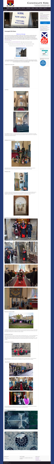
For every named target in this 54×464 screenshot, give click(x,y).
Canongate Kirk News (10, 31)
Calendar (7, 25)
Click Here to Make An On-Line (45, 23)
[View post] (21, 20)
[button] (5, 20)
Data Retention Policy (38, 460)
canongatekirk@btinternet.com (44, 16)
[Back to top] (52, 462)
